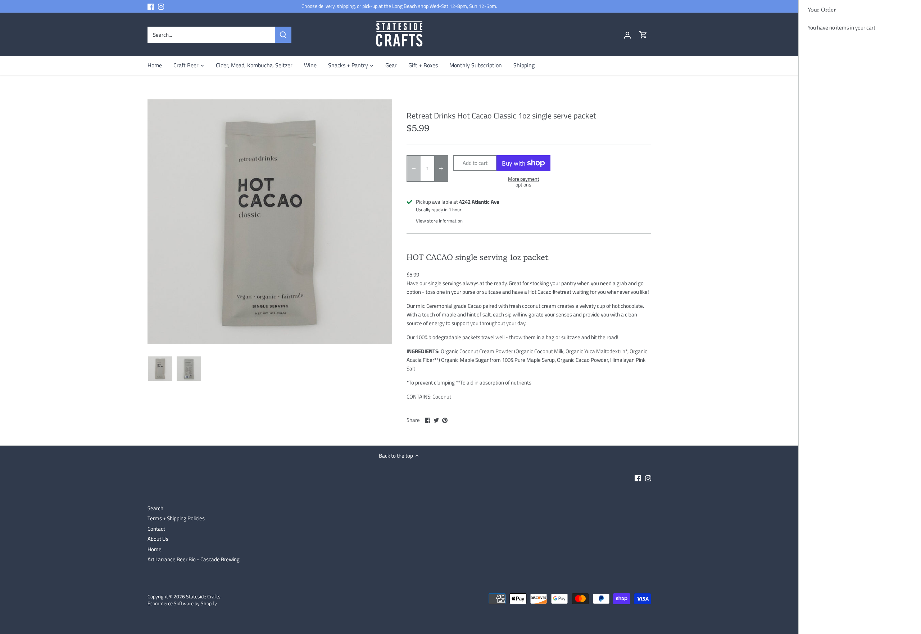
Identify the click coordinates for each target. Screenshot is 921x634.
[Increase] (441, 168)
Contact (156, 529)
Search (155, 508)
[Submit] (283, 35)
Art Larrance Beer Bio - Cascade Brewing (194, 559)
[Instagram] (161, 6)
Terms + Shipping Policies (176, 518)
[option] (160, 368)
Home (155, 549)
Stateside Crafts (203, 596)
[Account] (627, 35)
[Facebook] (151, 6)
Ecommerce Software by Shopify (182, 603)
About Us (158, 539)
